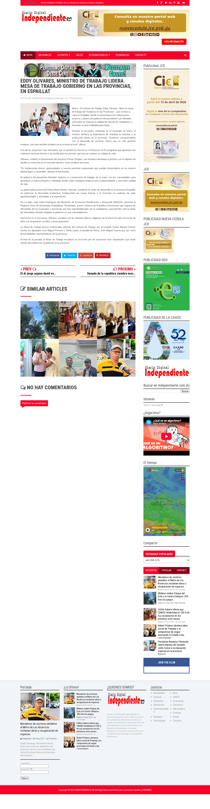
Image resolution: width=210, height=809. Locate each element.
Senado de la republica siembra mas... (111, 273)
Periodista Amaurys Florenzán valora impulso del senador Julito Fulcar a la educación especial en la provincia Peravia (173, 648)
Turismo (177, 720)
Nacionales (44, 55)
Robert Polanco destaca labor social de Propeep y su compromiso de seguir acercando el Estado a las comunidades (173, 632)
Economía (178, 701)
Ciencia (157, 697)
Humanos (178, 704)
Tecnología (159, 720)
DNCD (176, 697)
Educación (158, 704)
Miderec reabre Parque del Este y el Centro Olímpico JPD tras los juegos (173, 596)
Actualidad (159, 693)
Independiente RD (85, 790)
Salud (79, 55)
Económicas (122, 55)
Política (177, 712)
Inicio (29, 55)
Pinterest (104, 255)
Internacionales (99, 55)
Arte (175, 693)
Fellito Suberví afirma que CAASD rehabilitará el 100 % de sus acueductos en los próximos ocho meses (174, 614)
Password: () (26, 769)
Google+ (87, 255)
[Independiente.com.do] (126, 706)
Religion (157, 716)
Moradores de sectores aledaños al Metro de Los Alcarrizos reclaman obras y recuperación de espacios (71, 3)
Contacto (140, 55)
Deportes (63, 55)
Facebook (54, 255)
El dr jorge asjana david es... (38, 273)
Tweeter (71, 255)
